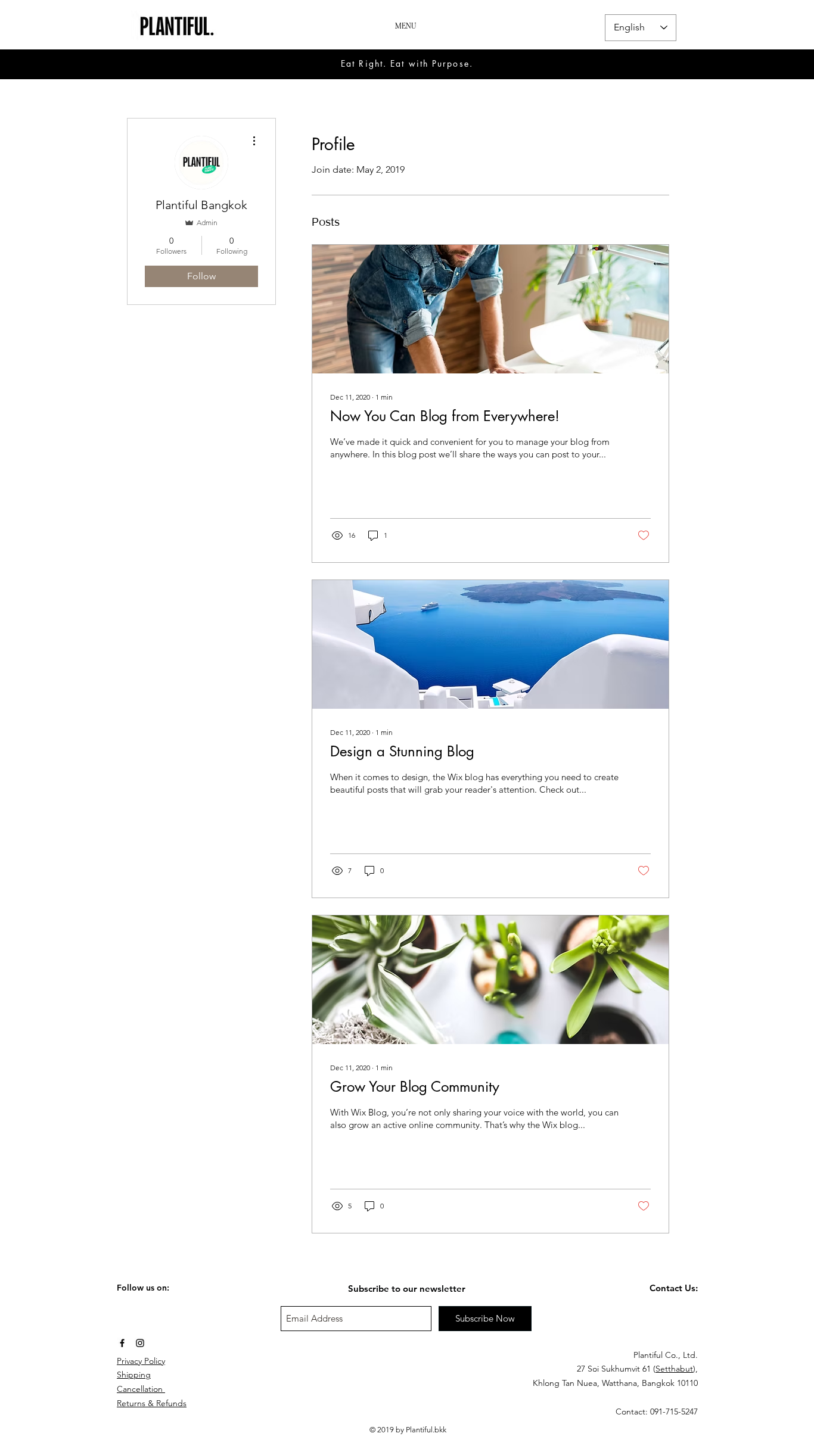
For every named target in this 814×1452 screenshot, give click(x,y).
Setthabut (674, 1368)
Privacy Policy (141, 1361)
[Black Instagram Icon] (140, 1343)
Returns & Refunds (152, 1403)
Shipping (134, 1374)
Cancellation (141, 1389)
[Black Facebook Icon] (122, 1343)
